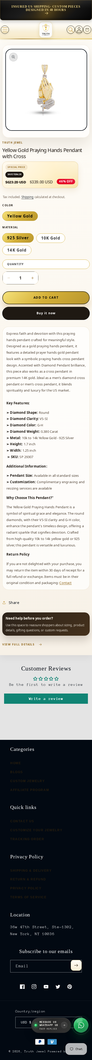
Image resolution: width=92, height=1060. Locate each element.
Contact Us (22, 821)
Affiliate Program (29, 789)
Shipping (27, 197)
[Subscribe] (76, 965)
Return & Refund (28, 879)
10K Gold (50, 238)
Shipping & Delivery (31, 870)
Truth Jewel (35, 1051)
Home (15, 763)
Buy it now (46, 313)
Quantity (15, 264)
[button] (5, 30)
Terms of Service (28, 897)
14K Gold (16, 250)
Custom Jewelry (27, 780)
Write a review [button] (46, 698)
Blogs (16, 772)
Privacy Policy (25, 888)
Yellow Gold (20, 216)
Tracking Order (27, 838)
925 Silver (18, 237)
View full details (18, 644)
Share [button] (14, 602)
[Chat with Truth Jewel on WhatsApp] (81, 1024)
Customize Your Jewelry (36, 830)
